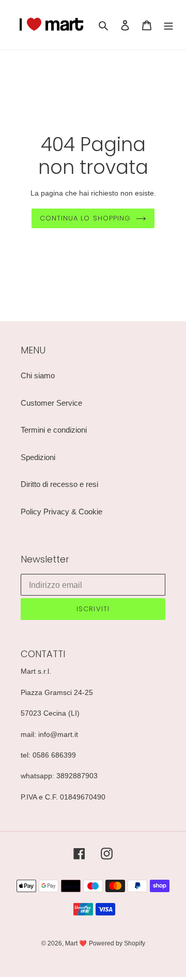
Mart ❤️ (76, 943)
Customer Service (51, 402)
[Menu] (168, 25)
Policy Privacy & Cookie (61, 511)
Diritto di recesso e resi (59, 484)
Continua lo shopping (85, 218)
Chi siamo (38, 375)
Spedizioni (38, 457)
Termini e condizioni (54, 429)
